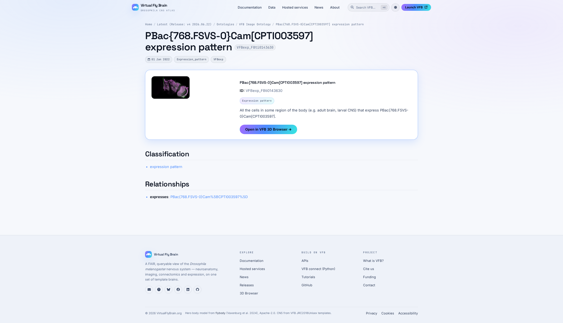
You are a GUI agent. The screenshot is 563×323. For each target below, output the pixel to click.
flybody (220, 313)
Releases (247, 285)
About (335, 7)
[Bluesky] (168, 290)
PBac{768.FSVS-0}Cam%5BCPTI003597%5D (209, 197)
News (318, 7)
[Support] (149, 290)
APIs (305, 261)
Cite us (368, 269)
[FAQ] (159, 290)
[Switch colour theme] (395, 7)
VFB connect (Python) (318, 269)
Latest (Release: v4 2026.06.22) (184, 24)
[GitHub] (197, 290)
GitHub (307, 285)
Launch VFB (414, 7)
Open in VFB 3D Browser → (268, 129)
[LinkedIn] (188, 290)
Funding (369, 277)
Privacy (371, 313)
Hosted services (295, 7)
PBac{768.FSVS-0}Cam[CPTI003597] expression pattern (320, 24)
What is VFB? (373, 261)
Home (148, 24)
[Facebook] (178, 290)
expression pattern (166, 166)
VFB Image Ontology (255, 24)
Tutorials (308, 277)
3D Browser (249, 293)
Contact (369, 285)
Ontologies (225, 24)
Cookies (387, 313)
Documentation (250, 7)
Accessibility (408, 313)
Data (271, 7)
